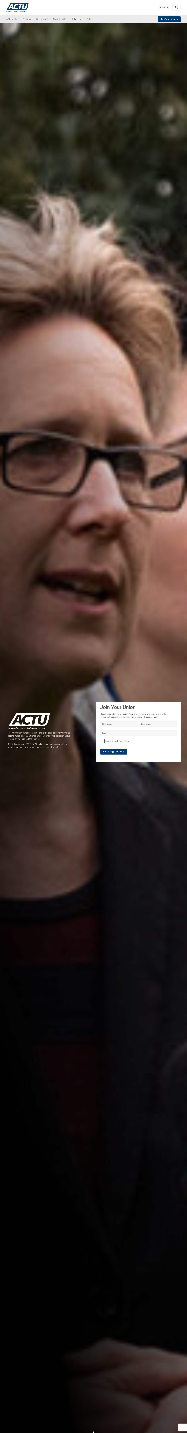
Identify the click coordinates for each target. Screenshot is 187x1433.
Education (76, 19)
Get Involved (42, 19)
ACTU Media (11, 19)
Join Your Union (168, 19)
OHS (89, 19)
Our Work (27, 19)
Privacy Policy (123, 741)
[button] (177, 7)
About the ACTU (60, 19)
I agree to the (117, 741)
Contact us (164, 7)
